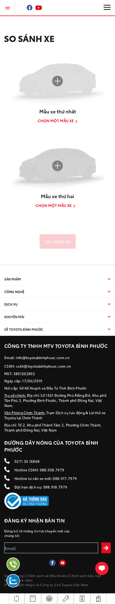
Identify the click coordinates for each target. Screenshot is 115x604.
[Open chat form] (102, 568)
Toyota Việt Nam (75, 584)
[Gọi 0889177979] (13, 564)
